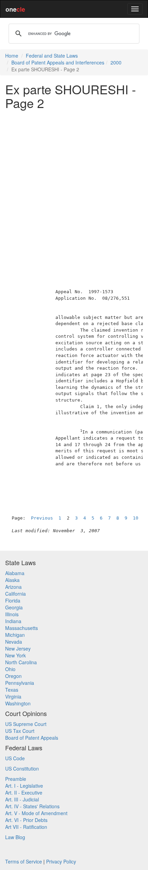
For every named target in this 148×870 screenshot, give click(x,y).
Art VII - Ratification (26, 826)
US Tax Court (19, 730)
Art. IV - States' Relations (32, 806)
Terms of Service (23, 861)
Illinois (12, 614)
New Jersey (18, 648)
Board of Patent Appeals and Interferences (57, 62)
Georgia (14, 607)
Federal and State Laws (52, 55)
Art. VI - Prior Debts (26, 820)
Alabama (14, 573)
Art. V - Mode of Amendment (36, 813)
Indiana (13, 621)
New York (15, 655)
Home (11, 55)
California (15, 593)
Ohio (10, 669)
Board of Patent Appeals (31, 737)
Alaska (12, 579)
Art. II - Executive (23, 792)
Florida (12, 600)
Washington (18, 703)
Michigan (15, 634)
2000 (115, 62)
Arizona (13, 586)
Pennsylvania (19, 682)
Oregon (13, 675)
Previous (42, 518)
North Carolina (21, 662)
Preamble (15, 778)
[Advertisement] (74, 188)
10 (135, 518)
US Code (15, 758)
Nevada (13, 641)
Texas (11, 689)
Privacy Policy (61, 861)
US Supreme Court (25, 723)
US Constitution (22, 768)
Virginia (13, 696)
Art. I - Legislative (24, 785)
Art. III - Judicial (22, 799)
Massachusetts (21, 627)
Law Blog (15, 837)
